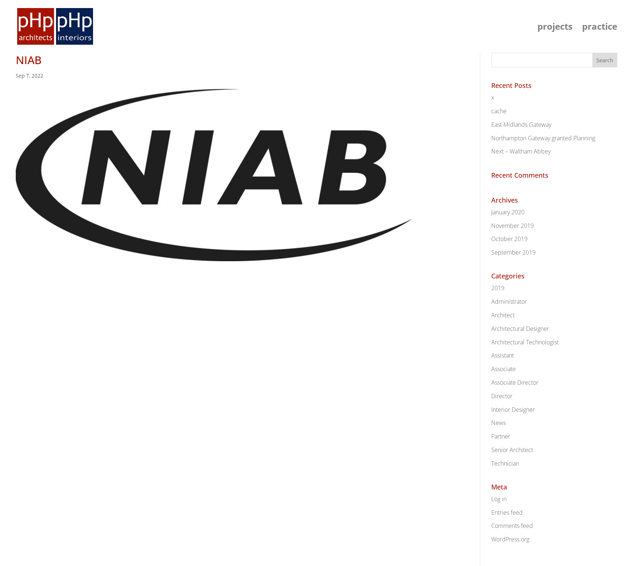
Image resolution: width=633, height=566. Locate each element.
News (498, 423)
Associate (503, 369)
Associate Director (514, 382)
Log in (499, 499)
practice (599, 28)
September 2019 (513, 252)
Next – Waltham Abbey (521, 151)
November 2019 (512, 226)
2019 (497, 288)
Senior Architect (512, 450)
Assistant (502, 355)
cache (499, 111)
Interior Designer (513, 410)
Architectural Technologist (525, 342)
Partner (500, 436)
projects (555, 28)
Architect (503, 315)
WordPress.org (510, 539)
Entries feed (507, 512)
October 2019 (509, 239)
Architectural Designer (520, 329)
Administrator (509, 301)
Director (501, 396)
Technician (505, 463)
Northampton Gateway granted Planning (543, 138)
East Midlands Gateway (521, 125)
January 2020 (508, 212)
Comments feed (512, 526)
